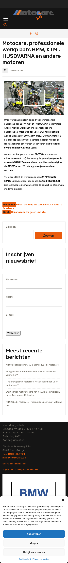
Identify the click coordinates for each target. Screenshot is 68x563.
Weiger (34, 543)
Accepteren (34, 533)
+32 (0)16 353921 (13, 453)
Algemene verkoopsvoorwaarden (20, 470)
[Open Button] (5, 19)
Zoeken (11, 226)
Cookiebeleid (25, 559)
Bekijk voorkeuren (34, 552)
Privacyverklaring (41, 559)
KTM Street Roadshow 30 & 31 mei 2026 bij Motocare (32, 365)
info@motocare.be (14, 457)
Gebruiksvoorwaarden (14, 464)
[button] (63, 500)
